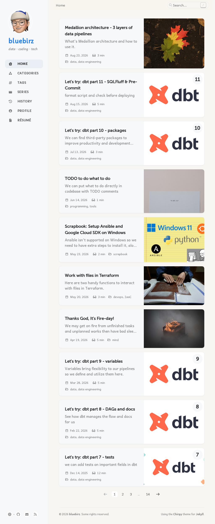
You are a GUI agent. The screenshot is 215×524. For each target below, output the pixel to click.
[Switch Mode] (10, 514)
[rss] (35, 514)
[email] (27, 514)
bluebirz (21, 41)
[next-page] (158, 494)
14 (148, 494)
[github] (18, 514)
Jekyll (200, 514)
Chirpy (177, 514)
